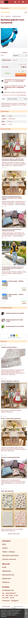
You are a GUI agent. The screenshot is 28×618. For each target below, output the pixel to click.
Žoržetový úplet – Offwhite (16, 281)
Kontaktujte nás (8, 590)
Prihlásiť (14, 608)
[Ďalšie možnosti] (26, 2)
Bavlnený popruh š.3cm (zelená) (15, 326)
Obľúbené (5, 582)
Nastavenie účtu (8, 575)
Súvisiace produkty (12, 99)
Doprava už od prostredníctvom (14, 87)
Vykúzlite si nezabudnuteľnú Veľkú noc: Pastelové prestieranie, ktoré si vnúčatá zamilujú (12, 198)
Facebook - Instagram (10, 600)
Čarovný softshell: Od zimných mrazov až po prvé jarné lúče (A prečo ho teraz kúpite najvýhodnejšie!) (13, 268)
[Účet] (15, 2)
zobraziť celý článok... (18, 165)
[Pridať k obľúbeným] (17, 335)
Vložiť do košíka (21, 74)
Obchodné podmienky (10, 555)
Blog (4, 544)
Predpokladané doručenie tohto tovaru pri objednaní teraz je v (14, 81)
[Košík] (23, 2)
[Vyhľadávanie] (19, 2)
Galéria (5, 548)
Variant (2, 55)
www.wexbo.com (18, 606)
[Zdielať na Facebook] (11, 335)
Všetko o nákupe (8, 552)
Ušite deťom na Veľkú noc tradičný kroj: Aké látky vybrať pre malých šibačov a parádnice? (13, 159)
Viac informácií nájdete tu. (13, 616)
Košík (4, 567)
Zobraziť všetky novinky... (14, 533)
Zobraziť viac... (12, 374)
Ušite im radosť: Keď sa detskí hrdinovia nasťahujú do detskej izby (12, 230)
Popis (3, 99)
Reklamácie (6, 578)
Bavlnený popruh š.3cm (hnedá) (15, 313)
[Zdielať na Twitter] (14, 335)
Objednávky (6, 571)
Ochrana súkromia (9, 559)
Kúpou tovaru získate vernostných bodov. (15, 92)
